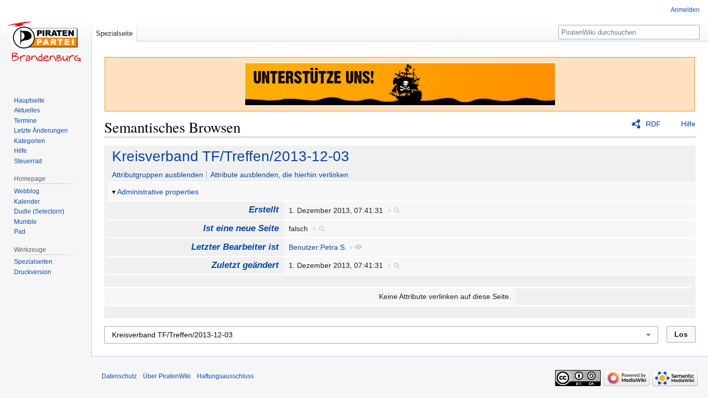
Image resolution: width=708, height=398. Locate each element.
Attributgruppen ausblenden (157, 174)
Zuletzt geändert (245, 265)
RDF (653, 124)
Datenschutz (119, 376)
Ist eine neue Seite (241, 228)
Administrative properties (158, 192)
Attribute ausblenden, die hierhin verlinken (279, 174)
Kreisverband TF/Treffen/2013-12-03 (230, 156)
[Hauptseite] (45, 41)
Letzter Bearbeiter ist (235, 247)
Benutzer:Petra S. (318, 247)
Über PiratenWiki (167, 376)
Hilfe (688, 124)
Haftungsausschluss (225, 376)
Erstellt (264, 210)
